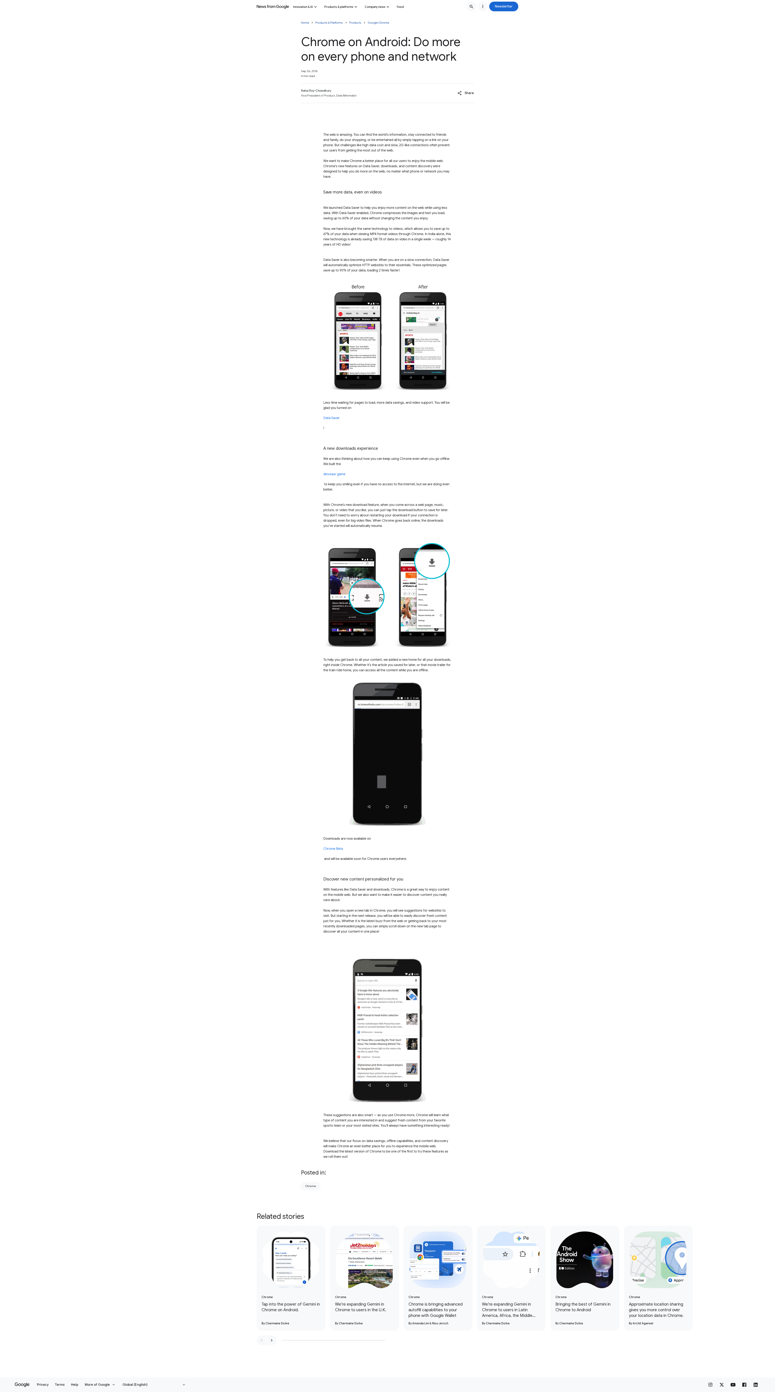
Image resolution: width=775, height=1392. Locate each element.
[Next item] (271, 1340)
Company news (375, 7)
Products (355, 22)
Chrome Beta (333, 849)
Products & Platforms (329, 22)
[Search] (471, 6)
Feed (400, 7)
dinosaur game (334, 474)
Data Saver (331, 418)
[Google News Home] (273, 6)
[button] (503, 6)
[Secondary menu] (483, 6)
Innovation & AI (303, 7)
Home (305, 22)
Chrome (310, 1186)
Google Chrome (378, 22)
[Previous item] (261, 1340)
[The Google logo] (22, 1384)
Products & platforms (338, 7)
